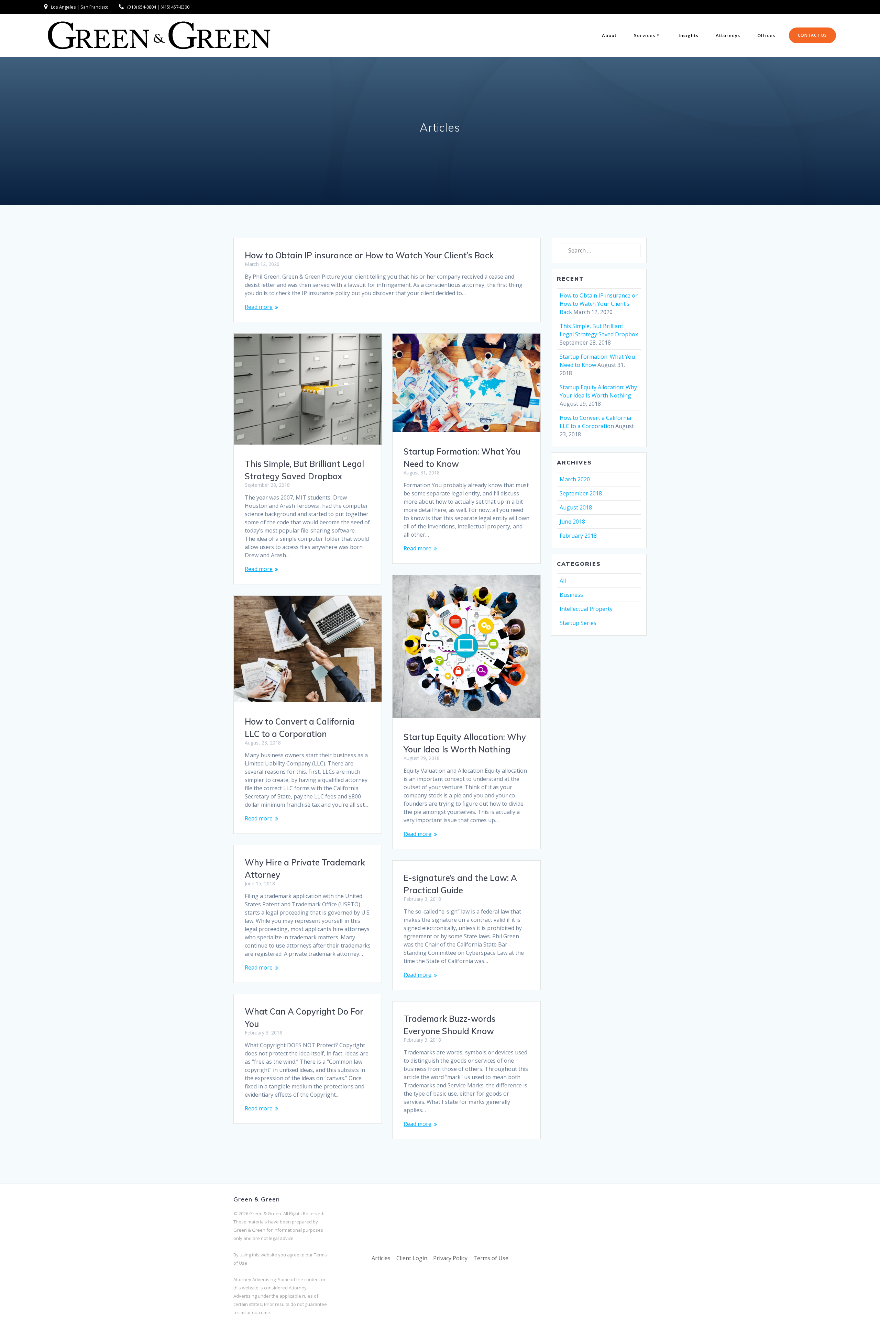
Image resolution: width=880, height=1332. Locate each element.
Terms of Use (490, 1258)
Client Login (411, 1258)
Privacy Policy (450, 1258)
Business (571, 594)
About (609, 35)
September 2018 (581, 493)
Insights (688, 35)
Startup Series (578, 623)
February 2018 (578, 535)
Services (644, 35)
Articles (381, 1258)
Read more (259, 307)
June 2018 (572, 521)
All (563, 580)
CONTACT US (812, 35)
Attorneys (728, 35)
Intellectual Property (586, 609)
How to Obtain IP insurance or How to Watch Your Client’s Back (369, 255)
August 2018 (576, 507)
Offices (766, 35)
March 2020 (575, 479)
